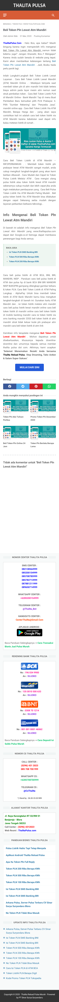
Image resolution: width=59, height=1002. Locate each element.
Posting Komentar (42, 36)
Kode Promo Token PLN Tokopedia (23, 978)
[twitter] (23, 386)
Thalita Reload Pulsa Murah (33, 994)
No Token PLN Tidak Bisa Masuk (23, 913)
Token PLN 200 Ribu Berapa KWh (24, 261)
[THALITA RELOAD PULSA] (29, 5)
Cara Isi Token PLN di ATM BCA (22, 968)
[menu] (5, 15)
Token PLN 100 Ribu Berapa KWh (23, 882)
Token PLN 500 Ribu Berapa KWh (24, 257)
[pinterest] (36, 386)
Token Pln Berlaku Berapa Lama (42, 445)
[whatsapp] (49, 386)
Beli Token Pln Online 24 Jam (14, 445)
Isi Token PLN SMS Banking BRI (23, 252)
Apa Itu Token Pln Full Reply (20, 862)
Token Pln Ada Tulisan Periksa (13, 418)
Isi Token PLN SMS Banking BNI (22, 889)
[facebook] (9, 386)
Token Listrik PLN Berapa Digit (21, 973)
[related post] (15, 407)
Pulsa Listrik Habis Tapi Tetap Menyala (26, 848)
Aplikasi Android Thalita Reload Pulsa (25, 855)
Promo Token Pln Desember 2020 (43, 418)
